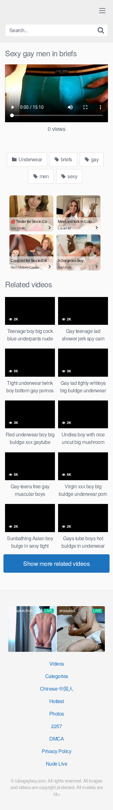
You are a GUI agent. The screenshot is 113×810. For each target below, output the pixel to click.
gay (94, 159)
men (43, 176)
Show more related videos (56, 563)
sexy (72, 176)
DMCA (56, 738)
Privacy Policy (56, 751)
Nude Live (56, 763)
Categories (56, 676)
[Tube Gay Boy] (42, 12)
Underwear (30, 159)
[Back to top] (102, 796)
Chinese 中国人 (56, 688)
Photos (56, 713)
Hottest (56, 701)
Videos (56, 663)
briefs (66, 159)
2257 (56, 726)
